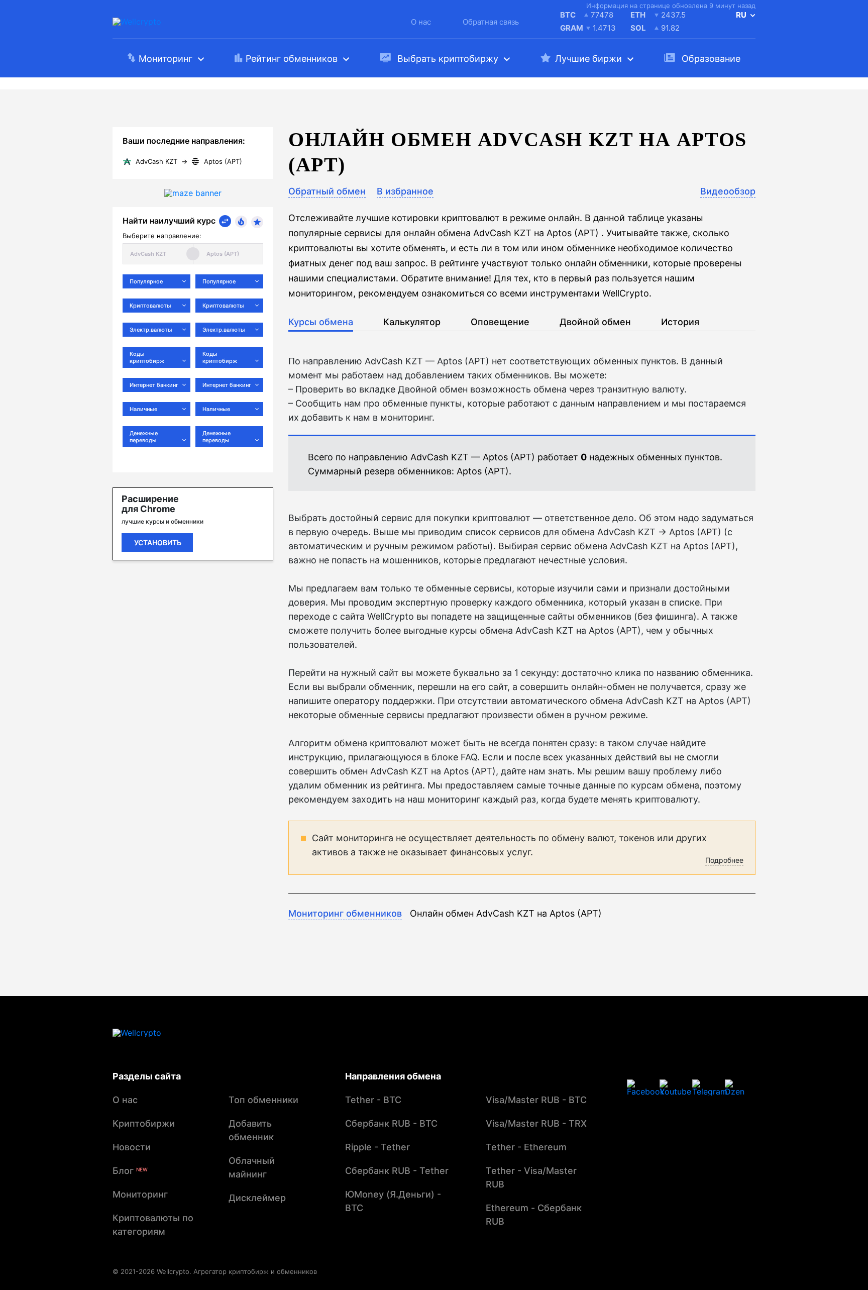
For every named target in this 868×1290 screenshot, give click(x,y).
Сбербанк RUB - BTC (391, 1123)
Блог (130, 1170)
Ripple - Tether (377, 1147)
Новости (132, 1147)
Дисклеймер (257, 1198)
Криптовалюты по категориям (153, 1225)
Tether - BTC (373, 1100)
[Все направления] (225, 221)
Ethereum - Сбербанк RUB (534, 1215)
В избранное (405, 191)
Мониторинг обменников (345, 913)
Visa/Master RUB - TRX (536, 1123)
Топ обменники (263, 1100)
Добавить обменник (251, 1130)
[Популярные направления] (241, 222)
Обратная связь (491, 22)
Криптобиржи (144, 1123)
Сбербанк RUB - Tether (397, 1170)
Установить (157, 542)
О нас (421, 22)
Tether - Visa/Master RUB (531, 1177)
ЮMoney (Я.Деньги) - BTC (393, 1201)
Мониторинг (140, 1194)
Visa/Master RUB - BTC (536, 1100)
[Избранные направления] (257, 222)
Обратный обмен (327, 191)
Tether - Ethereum (526, 1147)
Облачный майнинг (252, 1167)
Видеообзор (727, 191)
